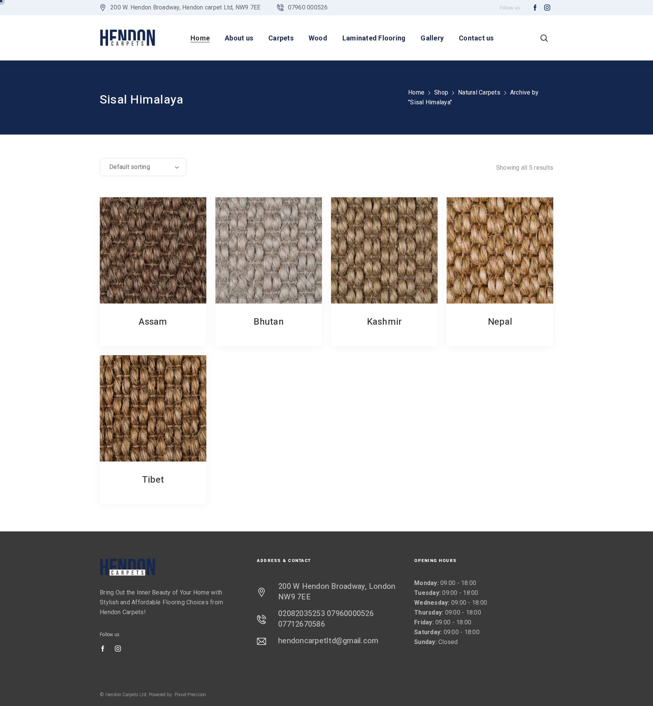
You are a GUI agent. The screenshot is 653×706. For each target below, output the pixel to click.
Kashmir (384, 321)
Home (416, 92)
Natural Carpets (479, 92)
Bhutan (269, 321)
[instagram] (547, 8)
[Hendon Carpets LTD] (128, 37)
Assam (153, 321)
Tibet (153, 479)
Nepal (500, 321)
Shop (441, 92)
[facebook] (535, 8)
